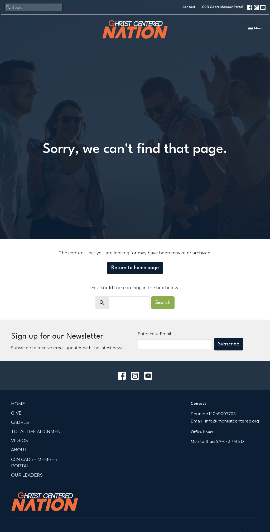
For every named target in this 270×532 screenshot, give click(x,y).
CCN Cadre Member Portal (222, 7)
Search (162, 302)
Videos (19, 440)
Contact (188, 7)
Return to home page (135, 267)
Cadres (20, 422)
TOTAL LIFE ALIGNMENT (37, 431)
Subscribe (228, 344)
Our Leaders (27, 475)
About (19, 449)
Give (16, 413)
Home (18, 403)
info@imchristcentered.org (232, 421)
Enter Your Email (154, 333)
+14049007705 (221, 413)
